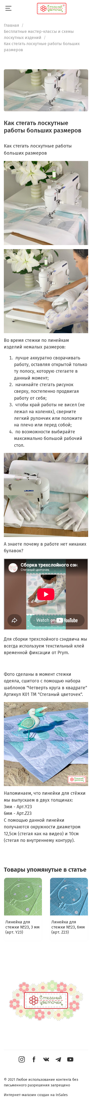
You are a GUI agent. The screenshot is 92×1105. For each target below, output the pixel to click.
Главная (11, 25)
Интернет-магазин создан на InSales (36, 1095)
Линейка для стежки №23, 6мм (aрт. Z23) (68, 927)
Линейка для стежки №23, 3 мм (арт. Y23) (22, 927)
